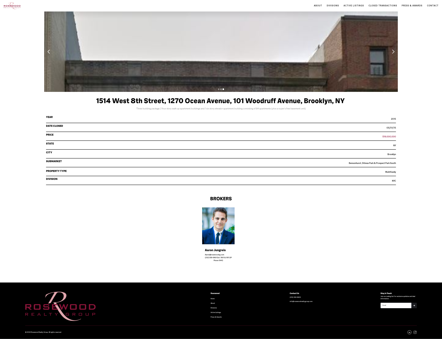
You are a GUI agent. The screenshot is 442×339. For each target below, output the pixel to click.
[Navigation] (84, 306)
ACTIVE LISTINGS (354, 6)
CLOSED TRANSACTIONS (383, 6)
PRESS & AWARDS (412, 6)
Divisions (214, 308)
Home (213, 299)
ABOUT (318, 6)
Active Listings (216, 312)
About (213, 303)
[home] (11, 6)
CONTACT (433, 6)
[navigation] (415, 332)
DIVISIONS (333, 6)
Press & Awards (216, 317)
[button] (48, 51)
